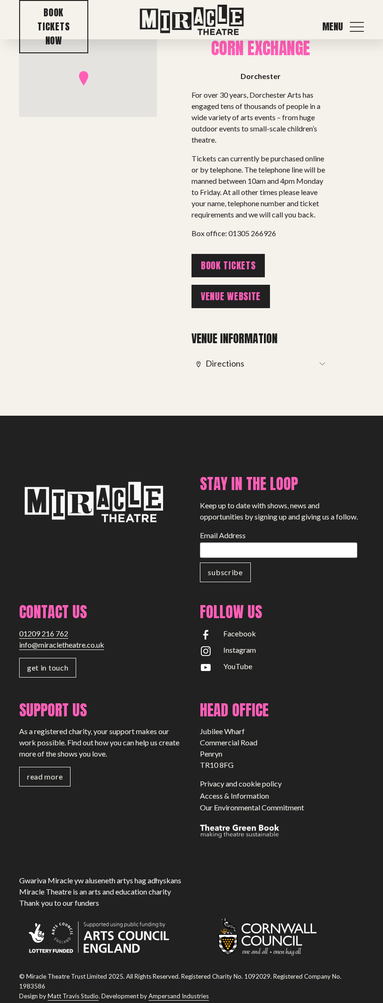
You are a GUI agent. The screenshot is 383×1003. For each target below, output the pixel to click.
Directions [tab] (225, 363)
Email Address (223, 535)
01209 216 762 (43, 633)
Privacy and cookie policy (241, 783)
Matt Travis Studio (73, 996)
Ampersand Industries (179, 996)
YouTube (237, 666)
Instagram (239, 649)
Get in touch (47, 667)
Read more (45, 776)
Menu (332, 27)
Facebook (239, 633)
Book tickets (228, 265)
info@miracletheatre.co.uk (61, 644)
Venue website (231, 296)
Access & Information (234, 795)
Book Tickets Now (53, 26)
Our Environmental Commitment (252, 807)
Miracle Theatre (191, 20)
